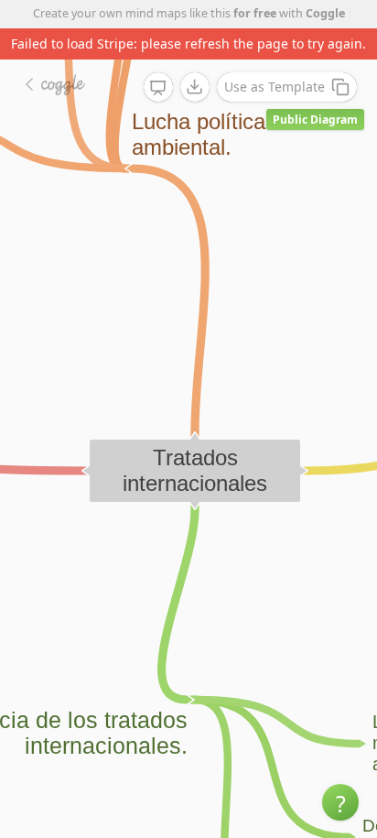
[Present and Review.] (158, 88)
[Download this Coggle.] (195, 87)
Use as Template (274, 86)
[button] (340, 802)
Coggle (325, 13)
